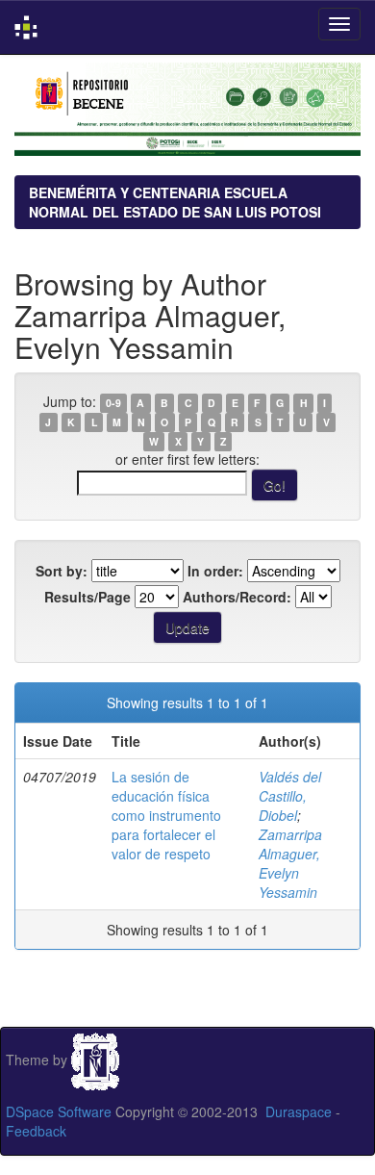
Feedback (36, 1130)
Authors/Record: (237, 596)
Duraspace (298, 1111)
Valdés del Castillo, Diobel (290, 796)
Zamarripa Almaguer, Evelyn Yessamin (290, 863)
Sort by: (62, 570)
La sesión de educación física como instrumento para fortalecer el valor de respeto (166, 815)
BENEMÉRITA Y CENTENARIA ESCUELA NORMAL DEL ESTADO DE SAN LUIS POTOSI (175, 202)
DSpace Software (59, 1111)
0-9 (113, 403)
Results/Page (87, 596)
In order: (215, 570)
